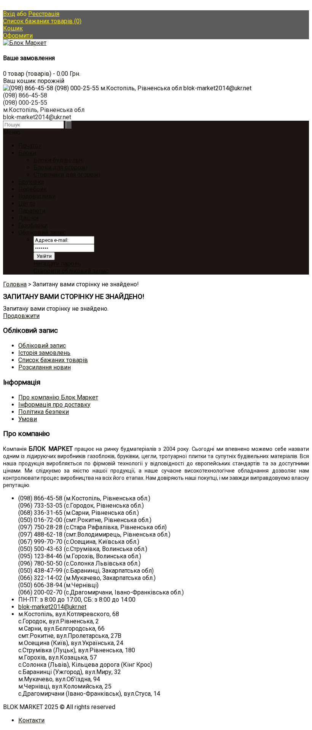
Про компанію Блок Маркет (58, 397)
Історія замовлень (44, 352)
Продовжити (21, 315)
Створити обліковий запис (70, 271)
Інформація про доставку (54, 404)
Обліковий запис (42, 232)
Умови (27, 419)
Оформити (18, 35)
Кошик (13, 28)
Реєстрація (43, 14)
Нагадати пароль (57, 263)
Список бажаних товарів (53, 360)
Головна (15, 284)
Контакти (31, 720)
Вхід (9, 14)
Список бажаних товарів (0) (42, 21)
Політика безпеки (43, 411)
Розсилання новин (44, 367)
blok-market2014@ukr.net (52, 606)
